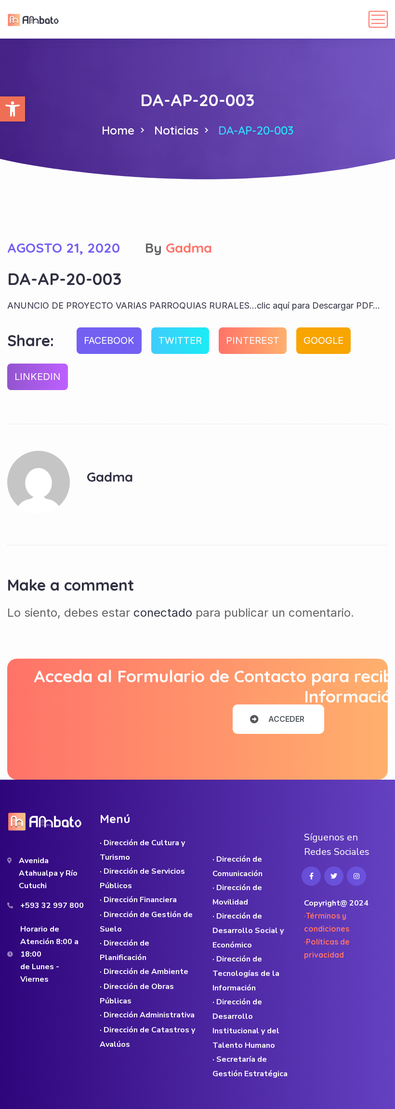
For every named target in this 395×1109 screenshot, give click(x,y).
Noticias (176, 130)
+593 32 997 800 (52, 905)
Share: (30, 340)
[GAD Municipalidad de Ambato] (34, 19)
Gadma (189, 248)
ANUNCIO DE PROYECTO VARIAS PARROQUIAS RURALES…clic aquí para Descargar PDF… (193, 305)
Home (118, 130)
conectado (162, 613)
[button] (12, 109)
